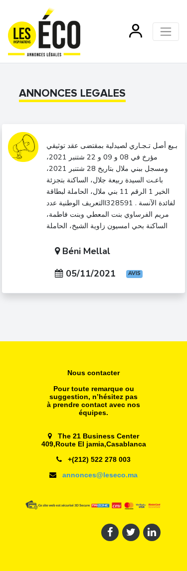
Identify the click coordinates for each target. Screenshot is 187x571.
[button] (136, 31)
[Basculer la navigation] (166, 31)
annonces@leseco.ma (99, 475)
